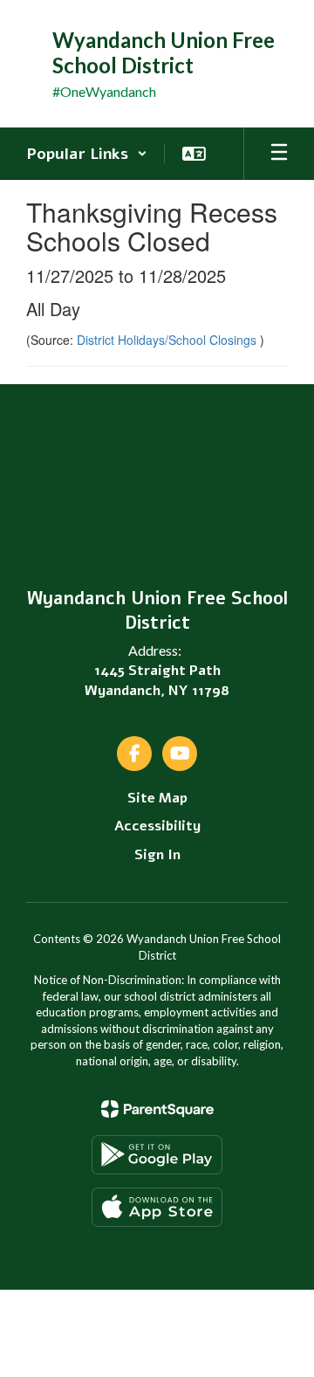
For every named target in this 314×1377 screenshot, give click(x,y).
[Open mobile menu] (279, 153)
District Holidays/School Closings (168, 339)
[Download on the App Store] (157, 1207)
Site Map (157, 798)
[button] (87, 153)
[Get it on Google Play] (157, 1154)
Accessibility (157, 826)
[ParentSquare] (157, 1109)
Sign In (157, 854)
